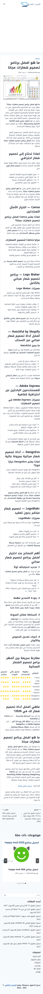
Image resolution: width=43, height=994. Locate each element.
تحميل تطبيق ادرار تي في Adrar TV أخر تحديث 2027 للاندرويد (23, 911)
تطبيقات (37, 59)
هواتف (38, 971)
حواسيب (37, 965)
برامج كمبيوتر (36, 959)
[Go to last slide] (37, 860)
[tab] (25, 883)
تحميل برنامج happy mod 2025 (23, 869)
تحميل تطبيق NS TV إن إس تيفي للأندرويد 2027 (22, 905)
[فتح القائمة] (4, 4)
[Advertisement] (21, 30)
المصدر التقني (11, 985)
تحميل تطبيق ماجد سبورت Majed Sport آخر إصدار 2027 (22, 918)
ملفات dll (37, 968)
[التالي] (5, 860)
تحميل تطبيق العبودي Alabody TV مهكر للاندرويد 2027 (22, 938)
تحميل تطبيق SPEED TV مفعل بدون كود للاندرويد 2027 (22, 945)
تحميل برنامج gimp (25, 786)
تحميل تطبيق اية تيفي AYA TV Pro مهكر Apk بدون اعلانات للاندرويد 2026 (32, 815)
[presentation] (21, 852)
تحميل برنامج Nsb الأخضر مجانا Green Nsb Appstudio (9, 814)
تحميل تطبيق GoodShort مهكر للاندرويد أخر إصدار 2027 (22, 931)
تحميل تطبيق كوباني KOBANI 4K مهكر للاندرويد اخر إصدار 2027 (22, 924)
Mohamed (31, 72)
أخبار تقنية (37, 956)
